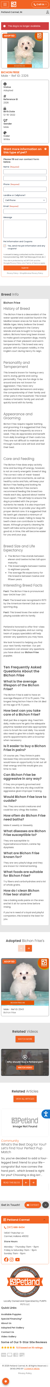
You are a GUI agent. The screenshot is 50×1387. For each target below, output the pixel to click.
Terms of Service (33, 263)
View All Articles (25, 1098)
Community (10, 1141)
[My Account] (47, 12)
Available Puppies (11, 1314)
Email (10, 206)
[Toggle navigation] (5, 4)
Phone (11, 184)
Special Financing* (11, 1318)
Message (7, 217)
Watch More (25, 1039)
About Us (6, 1323)
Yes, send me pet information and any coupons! (26, 247)
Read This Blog (11, 1182)
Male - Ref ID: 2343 (13, 1009)
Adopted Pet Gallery (12, 1327)
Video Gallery (8, 1336)
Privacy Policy (16, 263)
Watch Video (25, 1067)
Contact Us (7, 1332)
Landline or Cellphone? (14, 195)
